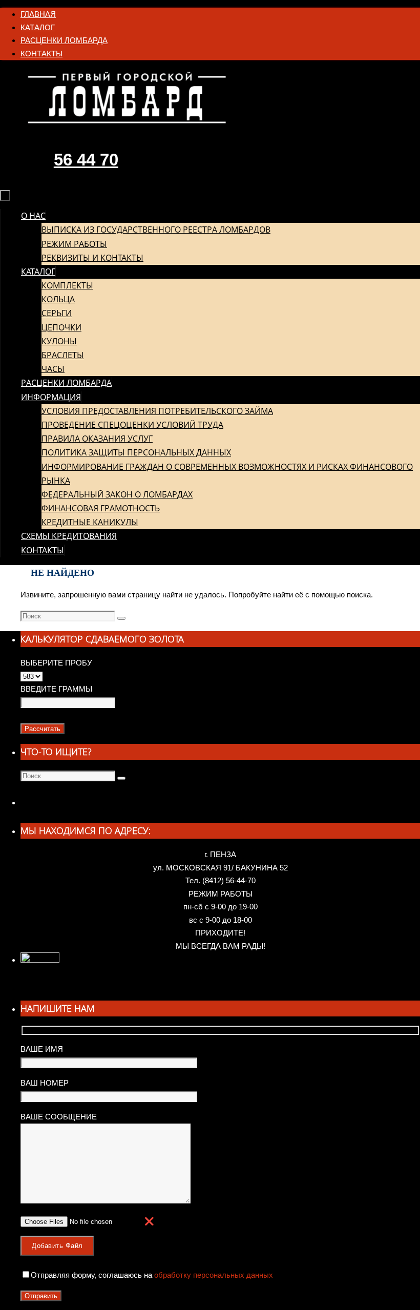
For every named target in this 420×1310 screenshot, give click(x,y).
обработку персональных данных (212, 1275)
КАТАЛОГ (37, 27)
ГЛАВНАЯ (38, 14)
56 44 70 (86, 159)
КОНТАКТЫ (41, 53)
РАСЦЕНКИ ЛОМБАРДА (64, 40)
